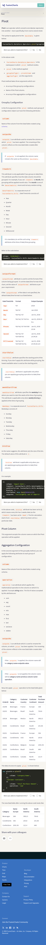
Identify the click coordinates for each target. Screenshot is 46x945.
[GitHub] (14, 928)
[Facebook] (10, 928)
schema (4, 126)
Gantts (4, 880)
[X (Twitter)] (3, 928)
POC (25, 886)
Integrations (28, 880)
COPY (39, 44)
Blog (25, 873)
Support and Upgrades (31, 903)
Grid (3, 873)
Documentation (29, 877)
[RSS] (17, 928)
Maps (4, 876)
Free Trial (7, 884)
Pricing (26, 883)
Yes (34, 50)
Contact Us (6, 896)
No (40, 50)
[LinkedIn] (7, 928)
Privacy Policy (28, 900)
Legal (4, 903)
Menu (41, 5)
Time (3, 870)
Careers (5, 900)
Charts (4, 867)
